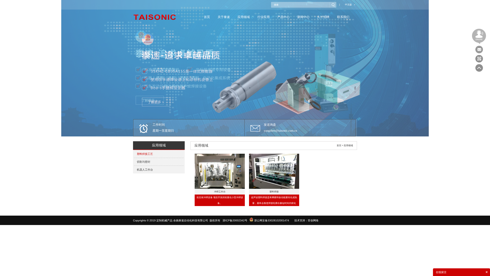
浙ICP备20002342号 (235, 220)
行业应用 (263, 17)
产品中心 (283, 17)
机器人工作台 (145, 169)
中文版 (348, 4)
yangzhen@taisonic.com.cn (280, 130)
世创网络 (313, 220)
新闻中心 (303, 17)
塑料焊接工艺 (145, 153)
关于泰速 (224, 17)
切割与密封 (143, 161)
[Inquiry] (479, 49)
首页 (207, 17)
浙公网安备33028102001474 (271, 220)
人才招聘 (323, 17)
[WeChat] (479, 59)
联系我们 (343, 17)
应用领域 (244, 17)
